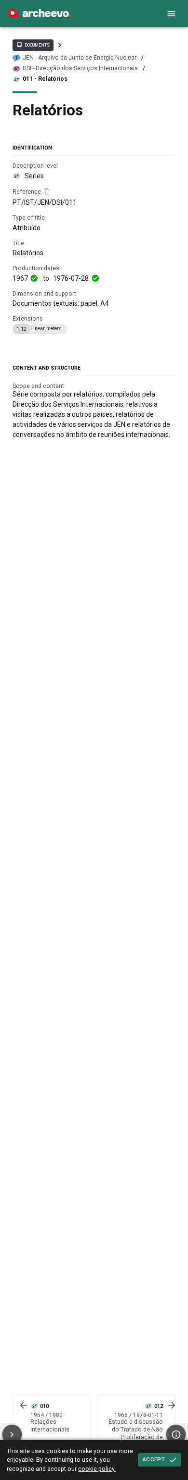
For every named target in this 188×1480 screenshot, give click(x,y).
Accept (154, 1459)
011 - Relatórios (45, 78)
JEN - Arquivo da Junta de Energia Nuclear (79, 57)
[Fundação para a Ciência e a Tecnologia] (39, 15)
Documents (32, 45)
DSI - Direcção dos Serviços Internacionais (80, 68)
